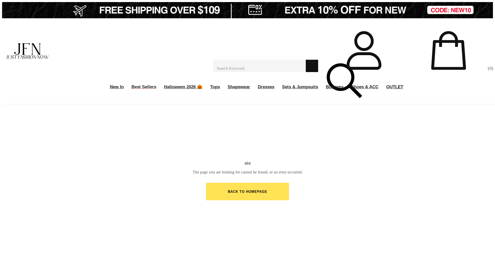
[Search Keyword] (259, 66)
